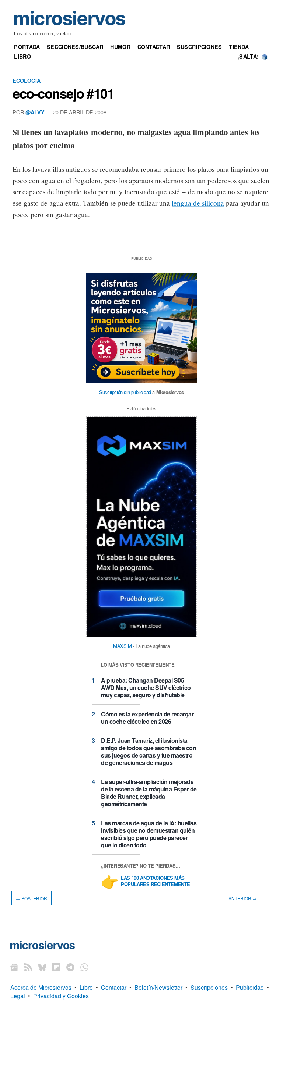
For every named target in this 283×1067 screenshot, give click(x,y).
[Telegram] (70, 967)
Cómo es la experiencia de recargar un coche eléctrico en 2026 (147, 718)
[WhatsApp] (84, 967)
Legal (17, 996)
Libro (22, 56)
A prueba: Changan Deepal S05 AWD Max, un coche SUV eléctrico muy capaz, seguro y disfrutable (146, 687)
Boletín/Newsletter (158, 987)
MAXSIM (122, 645)
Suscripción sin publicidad (125, 392)
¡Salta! (248, 56)
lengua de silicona (198, 203)
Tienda (239, 46)
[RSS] (28, 967)
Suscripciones (199, 46)
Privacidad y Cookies (61, 996)
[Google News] (14, 967)
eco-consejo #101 (63, 93)
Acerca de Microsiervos (40, 987)
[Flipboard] (56, 967)
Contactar (153, 46)
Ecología (27, 80)
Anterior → (242, 898)
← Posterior (31, 898)
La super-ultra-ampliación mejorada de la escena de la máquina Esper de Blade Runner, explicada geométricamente (149, 792)
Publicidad (250, 987)
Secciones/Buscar (75, 46)
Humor (120, 46)
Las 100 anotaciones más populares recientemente (155, 881)
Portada (27, 46)
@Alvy (35, 112)
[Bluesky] (42, 967)
